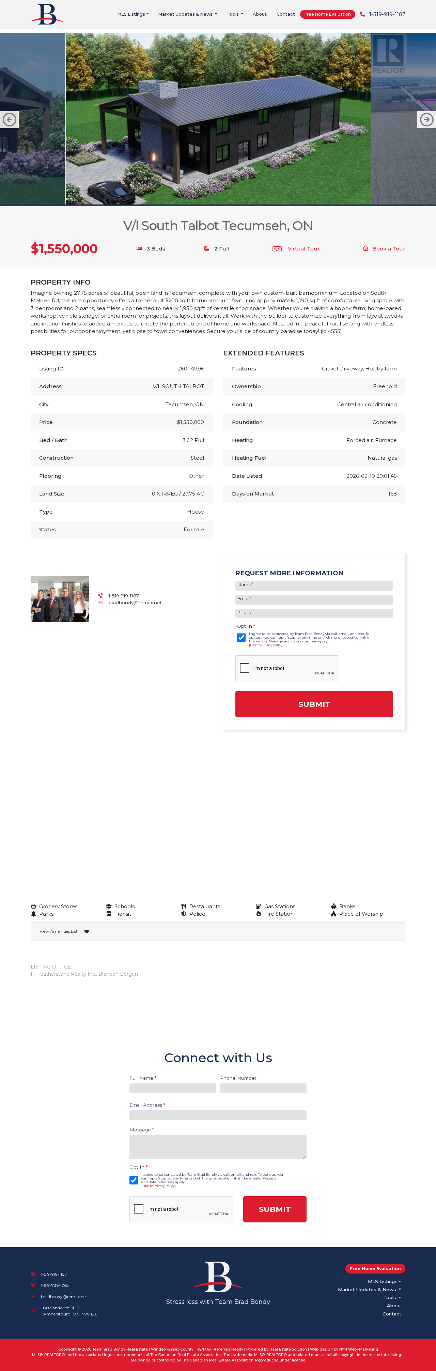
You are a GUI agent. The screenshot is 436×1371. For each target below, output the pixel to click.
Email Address (147, 1105)
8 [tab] (228, 192)
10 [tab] (248, 192)
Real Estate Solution (288, 1349)
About (260, 14)
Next (426, 119)
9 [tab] (238, 192)
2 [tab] (167, 192)
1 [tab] (156, 192)
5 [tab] (197, 192)
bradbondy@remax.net (135, 602)
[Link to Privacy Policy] (266, 645)
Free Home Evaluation (328, 14)
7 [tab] (218, 192)
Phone (245, 612)
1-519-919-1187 (387, 14)
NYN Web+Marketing (358, 1349)
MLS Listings (131, 14)
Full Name (142, 1078)
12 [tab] (269, 192)
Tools (233, 14)
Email (244, 598)
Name (245, 584)
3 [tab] (177, 192)
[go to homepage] (49, 13)
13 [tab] (279, 192)
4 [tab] (187, 192)
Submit (314, 704)
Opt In (246, 626)
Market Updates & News (186, 14)
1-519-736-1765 (54, 1285)
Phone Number (238, 1078)
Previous (9, 119)
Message (141, 1129)
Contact (286, 14)
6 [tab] (207, 192)
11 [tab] (258, 192)
